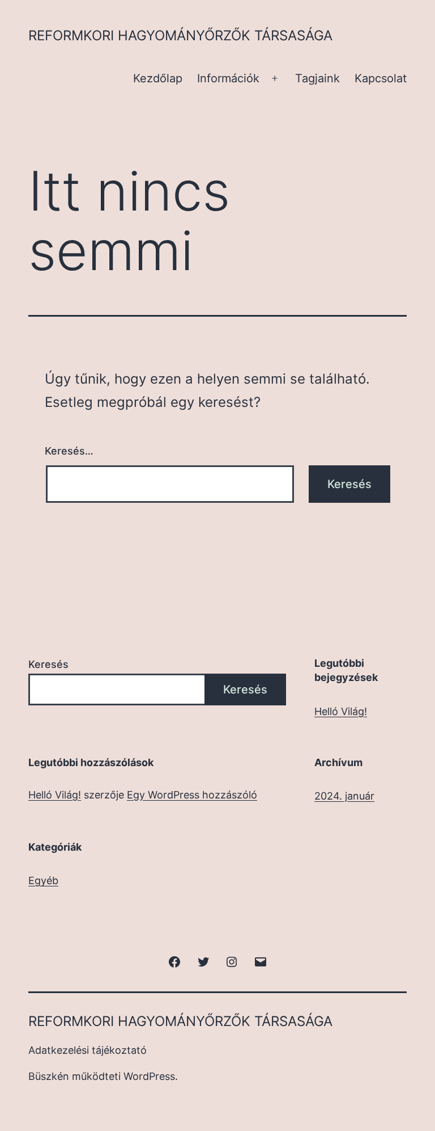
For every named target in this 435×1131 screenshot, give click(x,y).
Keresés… (69, 451)
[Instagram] (232, 961)
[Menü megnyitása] (274, 78)
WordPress (149, 1076)
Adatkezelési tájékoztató (87, 1050)
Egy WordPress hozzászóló (192, 795)
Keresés (48, 664)
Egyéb (43, 880)
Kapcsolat (381, 78)
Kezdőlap (157, 78)
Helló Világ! (340, 711)
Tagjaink (317, 78)
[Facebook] (174, 961)
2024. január (344, 796)
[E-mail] (260, 961)
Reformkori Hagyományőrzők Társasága (180, 35)
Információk (228, 78)
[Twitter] (203, 961)
